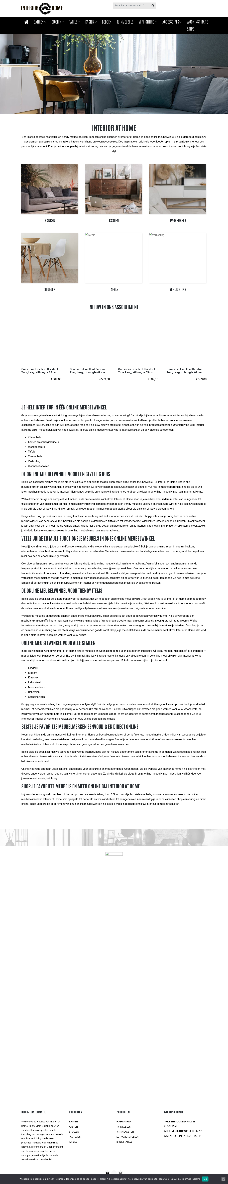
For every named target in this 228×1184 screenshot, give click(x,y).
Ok (205, 1178)
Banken (39, 22)
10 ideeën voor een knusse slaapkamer (179, 1123)
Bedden (106, 22)
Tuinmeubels (125, 22)
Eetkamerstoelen (128, 1136)
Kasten (89, 22)
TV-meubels (124, 1126)
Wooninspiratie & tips (197, 25)
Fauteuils (75, 1136)
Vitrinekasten (125, 1131)
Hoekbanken (124, 1121)
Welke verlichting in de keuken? (183, 1131)
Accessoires (170, 22)
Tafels (73, 22)
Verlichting (146, 22)
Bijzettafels (124, 1141)
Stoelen (56, 22)
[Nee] (223, 1179)
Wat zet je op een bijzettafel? (182, 1136)
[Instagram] (120, 1172)
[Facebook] (114, 1172)
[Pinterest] (107, 1172)
